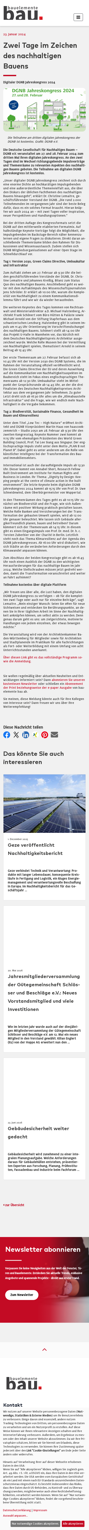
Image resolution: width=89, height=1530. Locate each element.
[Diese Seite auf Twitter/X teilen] (17, 736)
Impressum (40, 1510)
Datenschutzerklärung (17, 1510)
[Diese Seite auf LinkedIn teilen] (26, 736)
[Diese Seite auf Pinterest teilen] (45, 736)
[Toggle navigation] (78, 17)
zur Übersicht (14, 1205)
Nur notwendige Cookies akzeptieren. (35, 1523)
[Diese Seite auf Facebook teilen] (7, 736)
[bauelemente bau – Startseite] (22, 1384)
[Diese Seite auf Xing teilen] (36, 736)
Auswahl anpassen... (15, 1515)
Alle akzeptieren (73, 1523)
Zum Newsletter (21, 1295)
